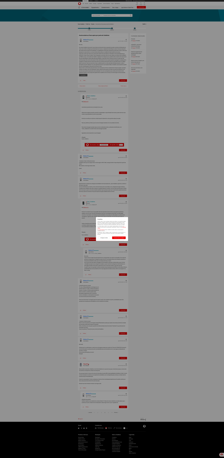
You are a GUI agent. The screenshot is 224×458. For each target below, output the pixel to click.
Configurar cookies (104, 237)
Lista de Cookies (101, 229)
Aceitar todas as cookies (119, 237)
